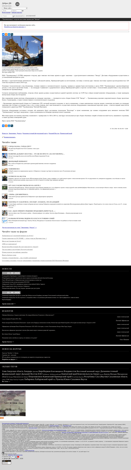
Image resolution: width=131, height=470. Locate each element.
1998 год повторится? (9, 244)
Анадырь (28, 371)
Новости (5, 133)
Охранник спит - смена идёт (9, 355)
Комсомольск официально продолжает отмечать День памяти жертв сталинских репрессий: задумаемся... (29, 330)
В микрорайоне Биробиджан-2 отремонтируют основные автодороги (19, 276)
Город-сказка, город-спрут (19, 146)
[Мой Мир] (9, 34)
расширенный (30, 15)
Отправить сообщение (54, 425)
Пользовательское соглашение (8, 423)
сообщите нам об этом (29, 450)
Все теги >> (6, 381)
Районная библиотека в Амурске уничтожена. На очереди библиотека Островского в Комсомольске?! (28, 315)
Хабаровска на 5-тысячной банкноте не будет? (17, 235)
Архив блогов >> (8, 342)
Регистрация (6, 12)
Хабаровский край (44, 379)
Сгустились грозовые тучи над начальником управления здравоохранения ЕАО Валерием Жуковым (35, 260)
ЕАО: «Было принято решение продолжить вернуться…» (31, 211)
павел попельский (123, 317)
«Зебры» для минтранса (18, 194)
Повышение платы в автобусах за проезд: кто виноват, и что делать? (19, 338)
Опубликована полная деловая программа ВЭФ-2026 (15, 282)
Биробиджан (45, 371)
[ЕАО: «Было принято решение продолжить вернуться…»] (4, 215)
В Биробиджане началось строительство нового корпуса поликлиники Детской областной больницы (27, 278)
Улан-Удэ (15, 379)
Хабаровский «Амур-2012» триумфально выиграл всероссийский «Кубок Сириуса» (23, 284)
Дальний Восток (53, 133)
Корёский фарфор (6, 299)
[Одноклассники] (6, 34)
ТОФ (7, 379)
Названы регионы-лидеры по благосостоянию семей (31, 218)
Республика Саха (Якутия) (96, 376)
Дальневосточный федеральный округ (35, 133)
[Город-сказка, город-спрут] (4, 150)
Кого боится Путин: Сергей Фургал (11, 334)
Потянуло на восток (17, 176)
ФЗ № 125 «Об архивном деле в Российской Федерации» (54, 430)
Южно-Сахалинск (72, 379)
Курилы (107, 374)
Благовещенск (57, 371)
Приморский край (66, 133)
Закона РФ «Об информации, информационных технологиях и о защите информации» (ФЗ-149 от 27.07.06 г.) (85, 432)
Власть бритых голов (9, 255)
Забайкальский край (55, 374)
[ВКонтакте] (3, 34)
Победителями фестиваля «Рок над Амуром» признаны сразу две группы (21, 288)
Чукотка (59, 379)
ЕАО (40, 374)
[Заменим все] (4, 173)
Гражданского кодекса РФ (120, 431)
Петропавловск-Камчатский (41, 376)
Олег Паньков (124, 339)
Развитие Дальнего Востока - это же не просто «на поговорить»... (36, 154)
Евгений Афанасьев (122, 320)
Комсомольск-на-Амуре (88, 374)
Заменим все (14, 169)
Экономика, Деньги (15, 133)
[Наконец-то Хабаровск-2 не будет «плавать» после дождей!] (4, 206)
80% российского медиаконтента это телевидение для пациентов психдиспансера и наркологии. (26, 357)
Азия (4, 371)
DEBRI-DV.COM (11, 455)
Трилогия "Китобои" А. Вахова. (10, 353)
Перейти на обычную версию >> (15, 27)
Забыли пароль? (17, 12)
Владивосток (70, 371)
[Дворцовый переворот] (4, 165)
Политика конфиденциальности (22, 423)
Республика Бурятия (78, 377)
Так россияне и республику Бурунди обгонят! (17, 249)
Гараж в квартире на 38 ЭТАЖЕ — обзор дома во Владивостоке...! (24, 238)
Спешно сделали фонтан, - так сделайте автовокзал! (19, 258)
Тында (11, 379)
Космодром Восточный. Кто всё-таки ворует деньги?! (20, 247)
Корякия (102, 374)
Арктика (35, 371)
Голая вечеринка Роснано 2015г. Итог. (12, 319)
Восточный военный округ (88, 371)
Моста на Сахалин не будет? (11, 241)
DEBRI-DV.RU (19, 455)
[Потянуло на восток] (4, 180)
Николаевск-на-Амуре (20, 377)
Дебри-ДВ (6, 3)
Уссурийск (21, 379)
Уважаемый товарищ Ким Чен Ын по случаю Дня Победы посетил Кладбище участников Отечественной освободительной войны (35, 295)
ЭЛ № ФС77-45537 (33, 427)
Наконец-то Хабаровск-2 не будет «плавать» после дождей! (33, 202)
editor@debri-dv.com (67, 425)
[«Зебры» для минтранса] (4, 198)
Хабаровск (29, 379)
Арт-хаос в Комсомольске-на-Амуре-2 (24, 185)
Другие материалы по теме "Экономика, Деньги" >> (19, 227)
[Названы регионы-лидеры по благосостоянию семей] (4, 222)
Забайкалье (46, 374)
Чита (54, 379)
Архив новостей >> (9, 304)
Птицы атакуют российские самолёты (14, 252)
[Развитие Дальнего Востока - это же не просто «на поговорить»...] (4, 158)
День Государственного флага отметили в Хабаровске (16, 286)
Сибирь (4, 379)
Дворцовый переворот (17, 161)
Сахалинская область (118, 376)
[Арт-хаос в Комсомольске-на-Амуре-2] (4, 189)
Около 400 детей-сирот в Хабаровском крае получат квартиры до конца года (21, 280)
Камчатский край (69, 374)
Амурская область (15, 371)
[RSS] (2, 418)
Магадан (113, 374)
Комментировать (9, 137)
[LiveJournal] (12, 34)
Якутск (84, 379)
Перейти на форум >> (9, 359)
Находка (10, 377)
